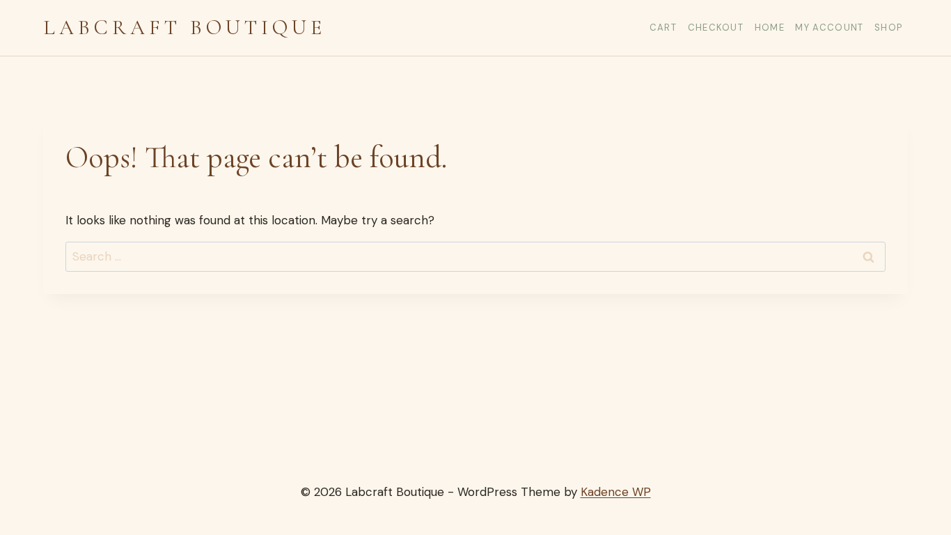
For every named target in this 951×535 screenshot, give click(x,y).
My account (829, 27)
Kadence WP (616, 491)
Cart (663, 27)
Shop (888, 27)
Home (770, 27)
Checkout (716, 27)
